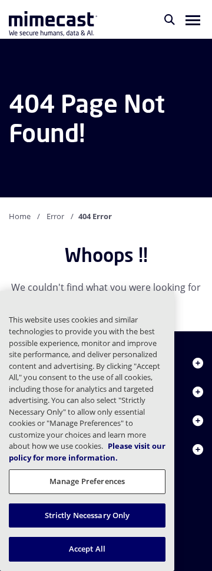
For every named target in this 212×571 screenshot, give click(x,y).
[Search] (169, 19)
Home (20, 216)
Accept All (87, 548)
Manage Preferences (87, 481)
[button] (193, 19)
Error (55, 216)
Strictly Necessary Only (87, 515)
